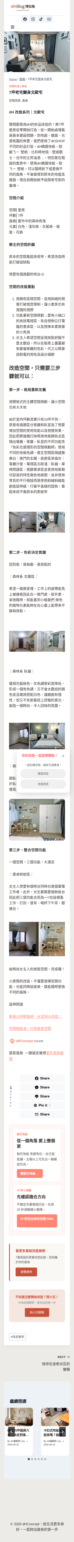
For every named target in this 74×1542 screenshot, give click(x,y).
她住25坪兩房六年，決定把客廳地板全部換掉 (18, 1435)
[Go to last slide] (11, 1432)
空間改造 (14, 86)
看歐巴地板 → (29, 1173)
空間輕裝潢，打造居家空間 (30, 1029)
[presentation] (19, 1417)
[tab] (29, 1459)
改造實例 (17, 1336)
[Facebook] (24, 19)
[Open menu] (12, 27)
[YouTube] (49, 19)
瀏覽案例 (26, 1271)
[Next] (62, 1432)
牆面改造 (43, 773)
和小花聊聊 (37, 1312)
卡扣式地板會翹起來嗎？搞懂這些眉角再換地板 (54, 1435)
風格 (24, 86)
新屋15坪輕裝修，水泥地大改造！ (35, 1017)
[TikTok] (41, 19)
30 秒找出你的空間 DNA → (36, 1221)
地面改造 (43, 784)
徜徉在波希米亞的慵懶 (56, 1364)
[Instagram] (32, 19)
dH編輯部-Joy (18, 1441)
